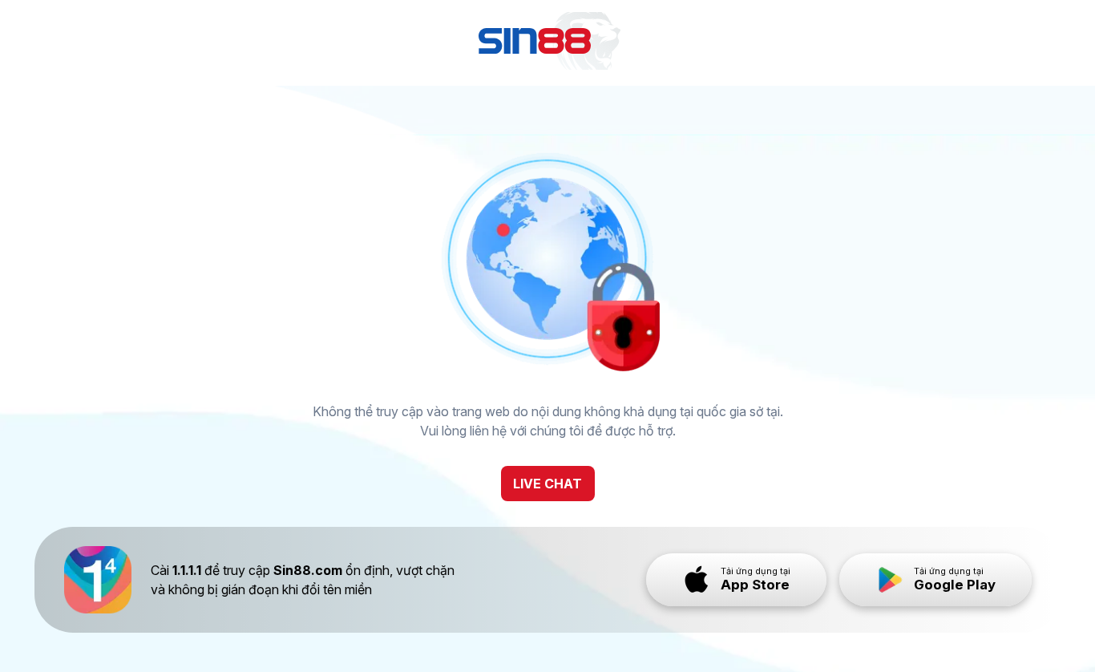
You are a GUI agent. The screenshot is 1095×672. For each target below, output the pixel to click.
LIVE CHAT (547, 484)
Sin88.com (307, 570)
